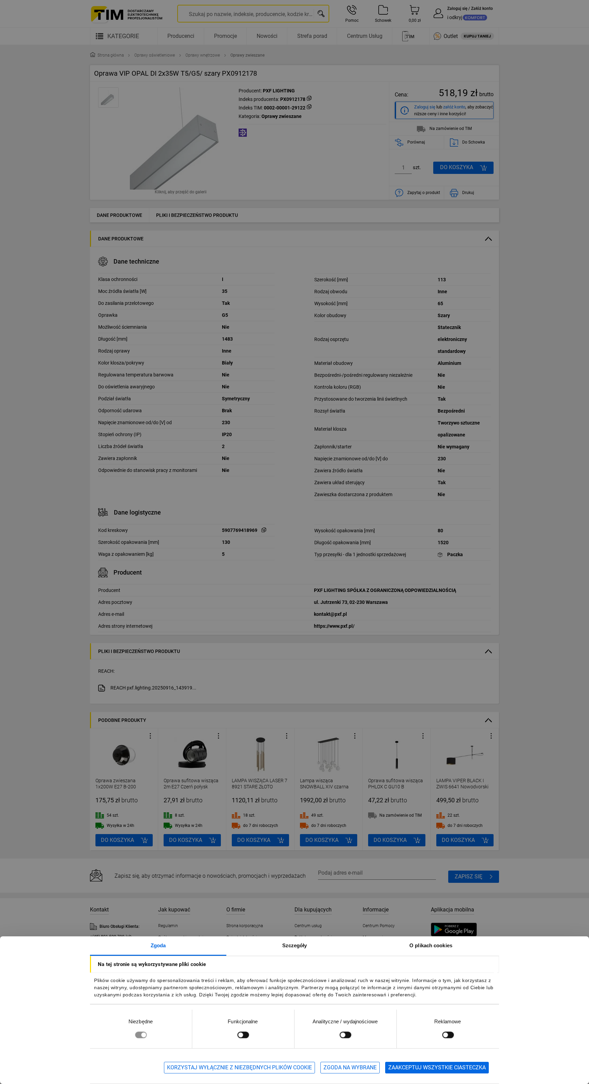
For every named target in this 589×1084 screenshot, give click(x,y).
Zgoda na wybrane (350, 1067)
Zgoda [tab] (158, 945)
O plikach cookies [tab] (430, 945)
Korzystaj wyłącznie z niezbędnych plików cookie (239, 1067)
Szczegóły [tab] (294, 945)
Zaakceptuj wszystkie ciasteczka (437, 1067)
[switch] (243, 1034)
